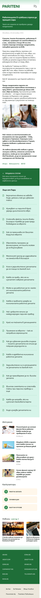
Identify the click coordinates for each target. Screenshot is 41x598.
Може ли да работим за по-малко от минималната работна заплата (21, 290)
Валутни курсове (15, 507)
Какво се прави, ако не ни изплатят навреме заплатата (20, 278)
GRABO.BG (27, 564)
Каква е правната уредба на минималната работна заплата (20, 302)
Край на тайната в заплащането (21, 322)
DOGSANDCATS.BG (30, 569)
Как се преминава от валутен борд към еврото (19, 233)
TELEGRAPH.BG (29, 574)
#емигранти (14, 164)
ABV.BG (4, 555)
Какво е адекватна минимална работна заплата (20, 355)
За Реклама (17, 589)
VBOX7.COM (6, 560)
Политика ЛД (11, 594)
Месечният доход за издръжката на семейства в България (21, 257)
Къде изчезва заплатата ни (18, 410)
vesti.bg (14, 519)
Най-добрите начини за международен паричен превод (20, 313)
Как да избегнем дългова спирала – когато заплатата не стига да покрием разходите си (21, 343)
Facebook (10, 156)
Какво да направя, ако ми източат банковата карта (18, 400)
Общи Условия (28, 589)
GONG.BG (5, 564)
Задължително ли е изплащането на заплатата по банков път (21, 366)
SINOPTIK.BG (28, 560)
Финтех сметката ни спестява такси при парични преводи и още (21, 388)
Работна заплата (15, 492)
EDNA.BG (27, 555)
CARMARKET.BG (7, 569)
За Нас (8, 589)
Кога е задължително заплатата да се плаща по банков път (21, 267)
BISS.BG (5, 574)
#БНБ (23, 164)
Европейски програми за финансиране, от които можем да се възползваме (20, 245)
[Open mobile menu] (35, 6)
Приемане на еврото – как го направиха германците (19, 332)
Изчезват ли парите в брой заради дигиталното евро (18, 209)
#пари (4, 164)
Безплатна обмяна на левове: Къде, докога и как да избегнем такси (20, 197)
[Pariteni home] (11, 6)
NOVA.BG (5, 579)
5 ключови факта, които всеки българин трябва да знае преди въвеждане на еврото (20, 221)
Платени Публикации (26, 594)
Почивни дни (14, 499)
